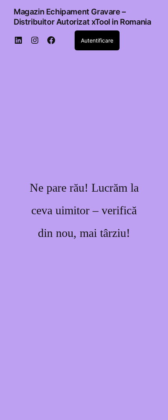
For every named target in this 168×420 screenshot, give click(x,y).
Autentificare (97, 40)
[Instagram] (34, 40)
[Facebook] (51, 40)
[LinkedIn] (18, 40)
